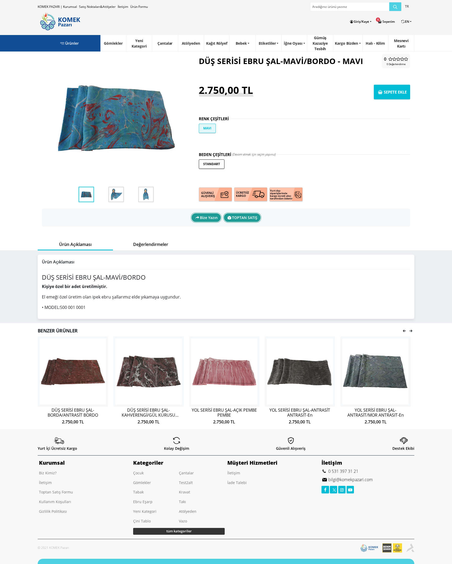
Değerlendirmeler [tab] (150, 244)
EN (407, 21)
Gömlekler (113, 43)
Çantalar (164, 43)
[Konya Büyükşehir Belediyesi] (394, 548)
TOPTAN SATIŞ (244, 217)
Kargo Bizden (346, 43)
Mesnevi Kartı (401, 43)
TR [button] (407, 6)
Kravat (184, 492)
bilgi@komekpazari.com (350, 479)
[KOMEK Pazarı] (59, 21)
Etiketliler (267, 43)
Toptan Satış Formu (56, 492)
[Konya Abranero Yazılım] (410, 548)
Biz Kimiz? (47, 472)
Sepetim (388, 21)
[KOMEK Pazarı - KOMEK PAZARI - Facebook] (325, 489)
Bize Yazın (209, 217)
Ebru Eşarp (142, 501)
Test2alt (186, 482)
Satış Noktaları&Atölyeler (97, 6)
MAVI (207, 128)
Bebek (241, 43)
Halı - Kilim (375, 43)
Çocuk (138, 472)
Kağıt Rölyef (216, 43)
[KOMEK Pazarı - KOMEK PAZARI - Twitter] (333, 489)
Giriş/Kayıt (361, 21)
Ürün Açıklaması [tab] (75, 244)
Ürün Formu (139, 6)
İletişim (123, 6)
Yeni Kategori (139, 43)
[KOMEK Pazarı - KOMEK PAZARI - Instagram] (342, 489)
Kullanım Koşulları (55, 501)
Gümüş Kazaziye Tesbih (320, 43)
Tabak (138, 492)
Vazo (183, 521)
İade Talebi (237, 482)
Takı (182, 501)
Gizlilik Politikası (53, 511)
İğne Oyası (293, 43)
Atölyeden (191, 43)
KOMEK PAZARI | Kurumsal (57, 6)
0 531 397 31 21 (342, 471)
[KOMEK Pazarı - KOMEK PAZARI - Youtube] (350, 489)
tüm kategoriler (179, 531)
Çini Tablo (142, 521)
